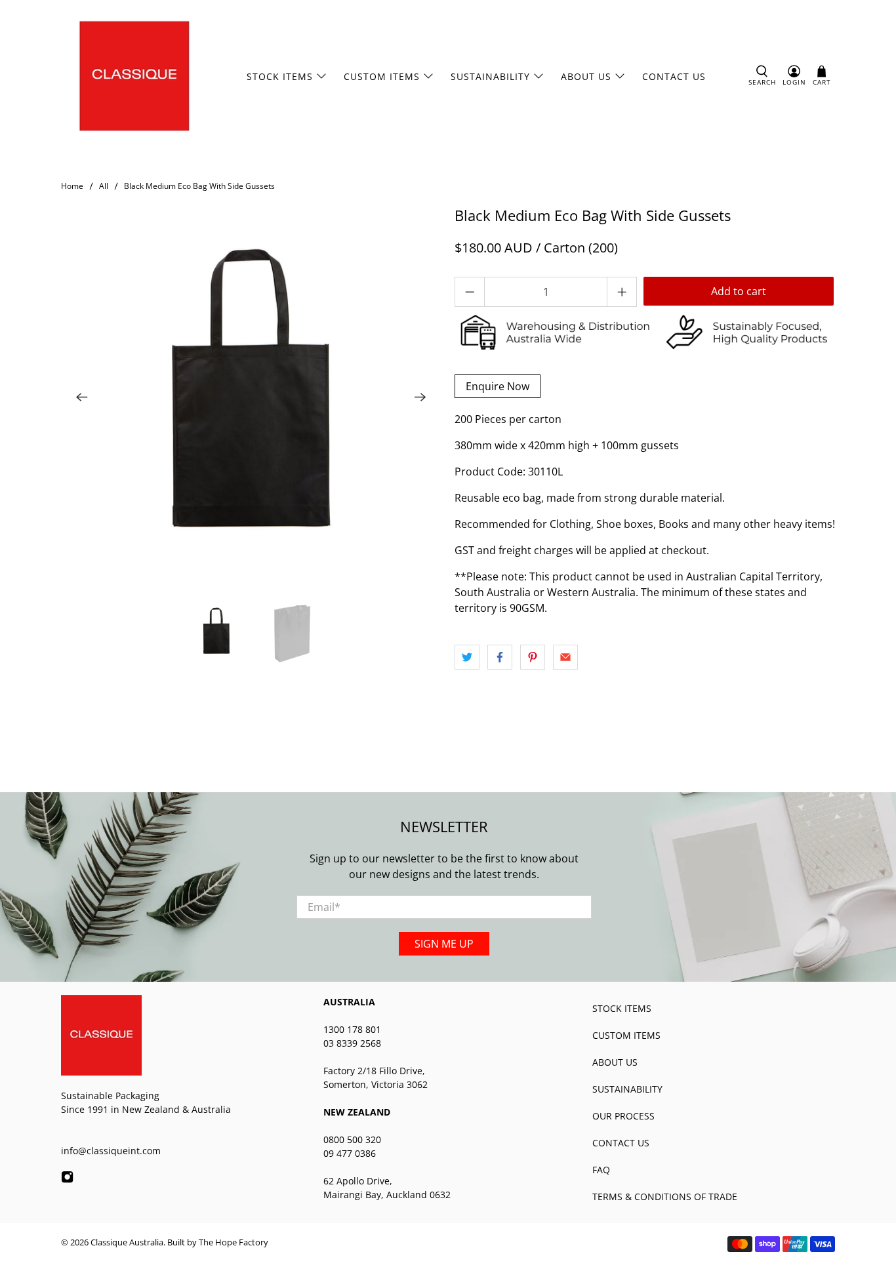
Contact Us (674, 76)
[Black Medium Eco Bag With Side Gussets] (251, 397)
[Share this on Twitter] (467, 657)
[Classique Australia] (134, 76)
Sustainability (490, 76)
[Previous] (82, 397)
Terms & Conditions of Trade (664, 1196)
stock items (280, 76)
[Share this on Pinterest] (532, 657)
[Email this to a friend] (565, 657)
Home (72, 186)
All (103, 186)
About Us (586, 76)
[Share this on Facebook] (499, 657)
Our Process (623, 1116)
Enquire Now (497, 386)
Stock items (621, 1008)
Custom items (382, 76)
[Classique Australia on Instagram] (67, 1179)
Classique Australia (127, 1242)
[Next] (420, 397)
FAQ (601, 1169)
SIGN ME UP (444, 944)
